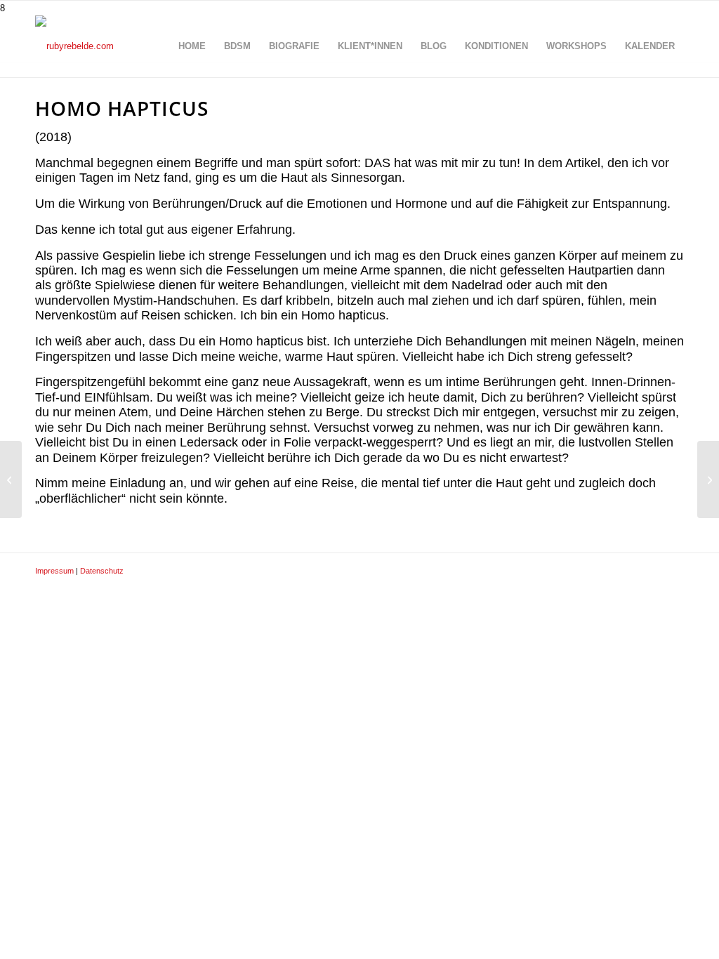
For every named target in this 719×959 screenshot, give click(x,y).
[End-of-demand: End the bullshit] (708, 479)
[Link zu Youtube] (673, 570)
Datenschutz (102, 571)
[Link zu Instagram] (652, 570)
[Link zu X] (610, 570)
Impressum (54, 571)
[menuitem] (192, 46)
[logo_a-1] (74, 46)
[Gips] (11, 479)
